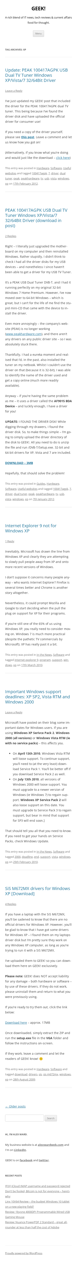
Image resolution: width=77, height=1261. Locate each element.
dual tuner (20, 494)
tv (42, 178)
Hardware (43, 168)
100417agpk (39, 173)
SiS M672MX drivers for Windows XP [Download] (37, 891)
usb (46, 178)
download (21, 1074)
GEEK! (38, 8)
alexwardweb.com (51, 1145)
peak (16, 178)
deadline (27, 857)
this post (27, 137)
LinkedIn (20, 1150)
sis (40, 1074)
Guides (41, 484)
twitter (44, 1160)
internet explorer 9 (26, 660)
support (57, 660)
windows (63, 178)
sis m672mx (50, 1074)
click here (63, 158)
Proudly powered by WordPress (23, 1253)
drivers (33, 1074)
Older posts (15, 1106)
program (45, 660)
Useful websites (27, 489)
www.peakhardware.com (23, 334)
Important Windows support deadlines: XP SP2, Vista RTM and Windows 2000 (37, 697)
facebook (26, 1160)
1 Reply (9, 541)
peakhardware (30, 178)
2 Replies (10, 236)
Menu (38, 33)
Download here (16, 1022)
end (36, 857)
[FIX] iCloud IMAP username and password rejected (37, 1186)
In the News (44, 655)
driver (55, 173)
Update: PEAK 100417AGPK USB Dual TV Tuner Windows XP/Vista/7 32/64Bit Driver (36, 75)
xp (6, 183)
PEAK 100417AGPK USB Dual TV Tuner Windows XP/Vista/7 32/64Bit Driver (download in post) (36, 217)
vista (53, 178)
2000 (18, 857)
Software (56, 168)
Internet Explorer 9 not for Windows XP (30, 528)
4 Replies (10, 904)
